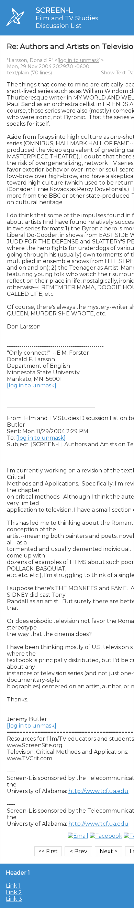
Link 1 (13, 886)
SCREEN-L (54, 10)
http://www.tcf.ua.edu (98, 791)
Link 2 (14, 892)
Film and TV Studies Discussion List (67, 22)
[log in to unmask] (79, 60)
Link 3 (14, 899)
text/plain (18, 73)
